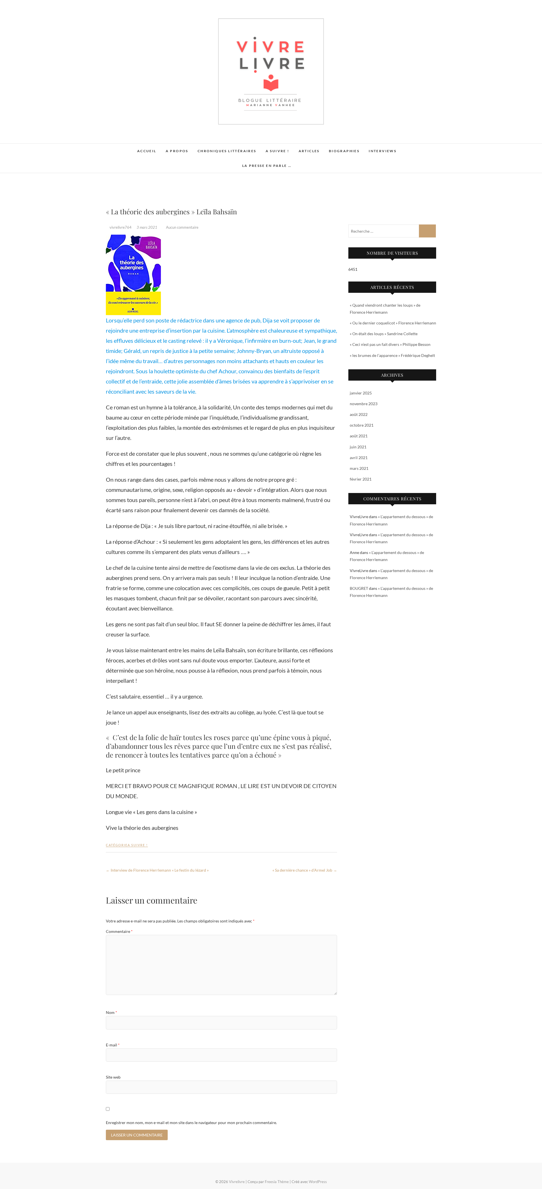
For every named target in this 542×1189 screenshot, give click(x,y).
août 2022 (359, 414)
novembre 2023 (363, 403)
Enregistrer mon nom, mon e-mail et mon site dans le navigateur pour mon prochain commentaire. (191, 1122)
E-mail (113, 1044)
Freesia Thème (277, 1181)
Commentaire (119, 931)
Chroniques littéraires (227, 151)
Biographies (344, 151)
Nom (111, 1012)
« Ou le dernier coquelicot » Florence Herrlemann (393, 322)
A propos (177, 151)
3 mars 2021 (147, 227)
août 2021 (359, 435)
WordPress (318, 1181)
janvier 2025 (361, 392)
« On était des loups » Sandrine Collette (384, 333)
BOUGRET (359, 588)
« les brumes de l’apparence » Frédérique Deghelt (392, 355)
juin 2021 (358, 446)
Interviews (382, 151)
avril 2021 (359, 457)
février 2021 (360, 479)
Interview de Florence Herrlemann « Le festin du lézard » (157, 870)
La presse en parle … (267, 165)
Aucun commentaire (182, 227)
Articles (309, 151)
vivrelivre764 (120, 227)
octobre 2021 (361, 425)
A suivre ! (277, 151)
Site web (113, 1077)
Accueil (146, 151)
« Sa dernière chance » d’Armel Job (304, 870)
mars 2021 (359, 468)
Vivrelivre (121, 147)
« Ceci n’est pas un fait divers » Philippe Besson (390, 344)
